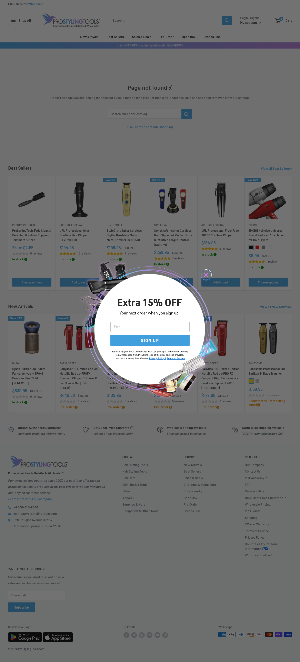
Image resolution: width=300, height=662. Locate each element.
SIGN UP (150, 340)
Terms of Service (176, 358)
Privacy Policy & (157, 358)
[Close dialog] (206, 275)
